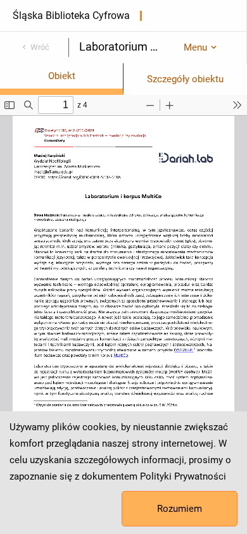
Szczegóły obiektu (185, 79)
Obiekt (61, 76)
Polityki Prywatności (183, 476)
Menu (195, 47)
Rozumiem (179, 508)
